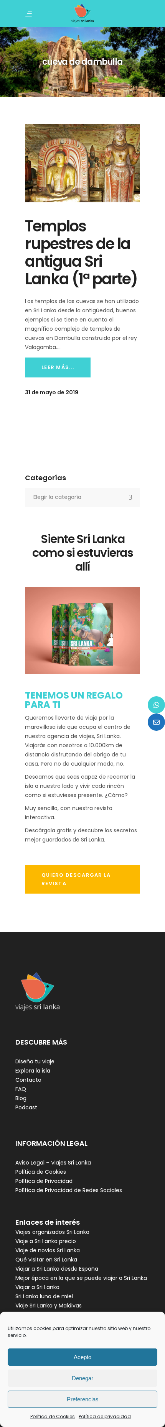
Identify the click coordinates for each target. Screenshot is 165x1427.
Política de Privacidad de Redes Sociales (68, 1190)
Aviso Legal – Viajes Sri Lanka (53, 1162)
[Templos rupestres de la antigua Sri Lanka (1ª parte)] (82, 163)
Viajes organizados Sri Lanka (52, 1232)
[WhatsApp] (156, 705)
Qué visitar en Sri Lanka (46, 1259)
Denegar (82, 1378)
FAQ (20, 1089)
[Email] (156, 722)
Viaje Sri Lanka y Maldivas (48, 1305)
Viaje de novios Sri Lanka (47, 1250)
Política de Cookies (52, 1416)
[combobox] (82, 497)
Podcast (26, 1107)
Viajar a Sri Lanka (37, 1287)
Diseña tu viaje (34, 1061)
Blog (20, 1098)
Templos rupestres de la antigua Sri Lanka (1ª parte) (81, 252)
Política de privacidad (105, 1416)
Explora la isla (32, 1070)
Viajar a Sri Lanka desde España (56, 1269)
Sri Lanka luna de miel (44, 1296)
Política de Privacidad (44, 1181)
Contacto (28, 1080)
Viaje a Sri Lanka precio (45, 1241)
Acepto (82, 1357)
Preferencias (83, 1399)
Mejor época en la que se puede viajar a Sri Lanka (81, 1278)
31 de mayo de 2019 (51, 392)
